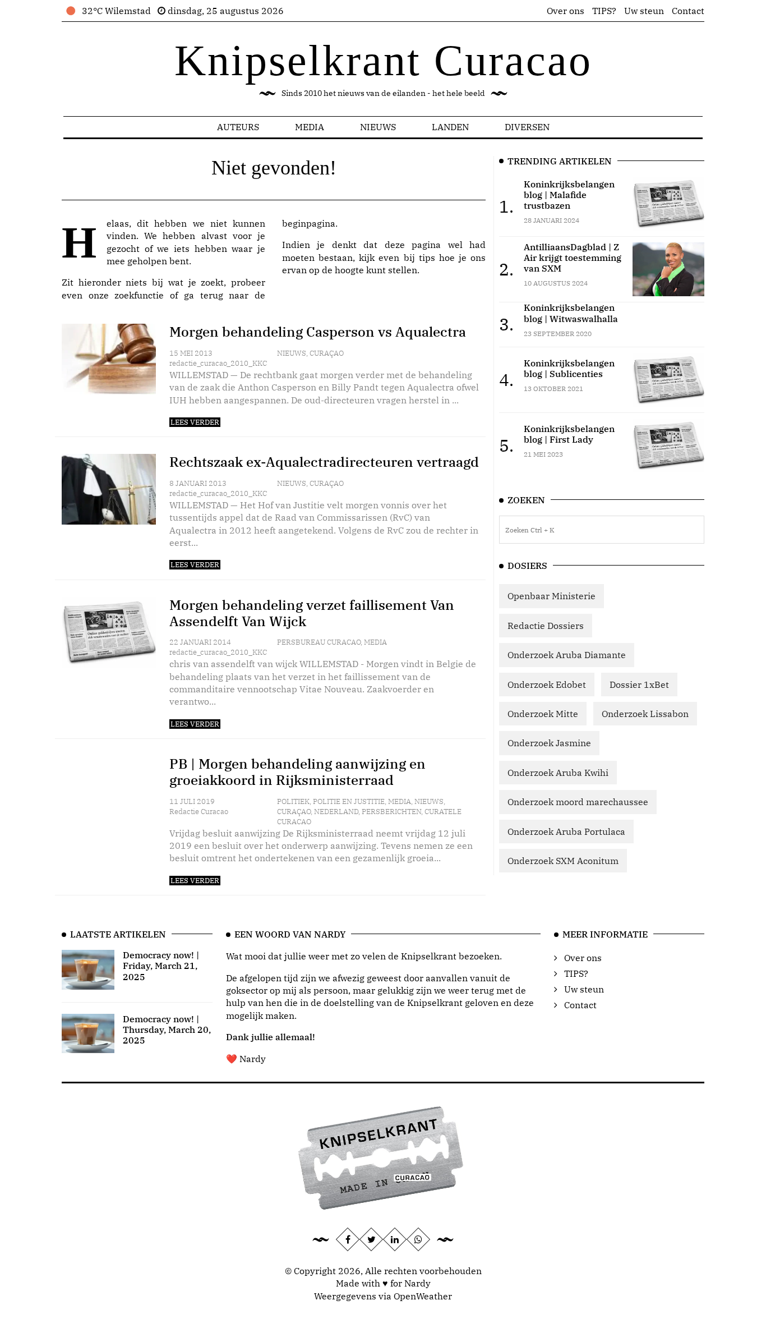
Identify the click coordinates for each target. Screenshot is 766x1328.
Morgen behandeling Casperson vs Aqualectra (317, 332)
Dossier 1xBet (639, 684)
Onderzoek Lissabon (645, 713)
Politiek (293, 801)
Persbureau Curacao (319, 642)
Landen (450, 126)
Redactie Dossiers (545, 625)
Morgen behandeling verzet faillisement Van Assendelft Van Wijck (311, 613)
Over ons (565, 10)
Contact (688, 10)
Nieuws (378, 126)
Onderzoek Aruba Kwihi (557, 772)
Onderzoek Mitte (542, 713)
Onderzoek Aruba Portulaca (566, 831)
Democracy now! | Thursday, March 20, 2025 (167, 1029)
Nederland (336, 811)
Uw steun (644, 10)
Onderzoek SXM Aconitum (563, 860)
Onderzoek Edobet (546, 684)
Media (309, 126)
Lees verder (194, 422)
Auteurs (238, 126)
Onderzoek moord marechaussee (577, 801)
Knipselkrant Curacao (383, 60)
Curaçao (327, 353)
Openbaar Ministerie (551, 595)
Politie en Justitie (349, 801)
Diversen (527, 126)
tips (427, 257)
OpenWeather (423, 1296)
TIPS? (604, 10)
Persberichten (391, 811)
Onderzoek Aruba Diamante (566, 654)
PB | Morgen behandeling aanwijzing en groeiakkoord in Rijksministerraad (297, 772)
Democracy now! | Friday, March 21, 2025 (161, 965)
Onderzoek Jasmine (549, 742)
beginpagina (308, 223)
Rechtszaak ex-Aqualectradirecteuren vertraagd (324, 462)
